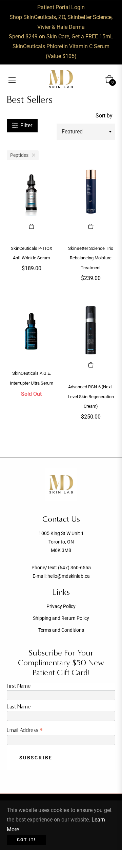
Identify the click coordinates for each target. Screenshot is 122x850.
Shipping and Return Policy (61, 618)
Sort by (104, 115)
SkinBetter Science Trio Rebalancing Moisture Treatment (90, 258)
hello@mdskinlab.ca (68, 576)
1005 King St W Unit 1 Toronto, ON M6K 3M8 (61, 542)
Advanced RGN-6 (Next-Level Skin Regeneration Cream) (91, 396)
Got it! (26, 839)
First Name (19, 686)
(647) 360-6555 (74, 567)
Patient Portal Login (61, 7)
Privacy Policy (61, 606)
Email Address (25, 730)
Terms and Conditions (61, 630)
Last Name (19, 706)
